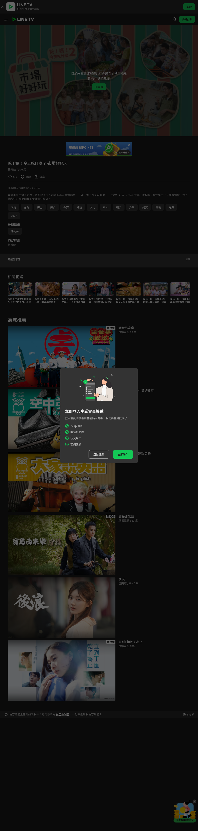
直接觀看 (98, 454)
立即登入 (123, 454)
